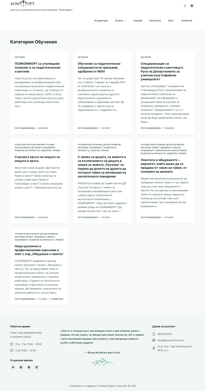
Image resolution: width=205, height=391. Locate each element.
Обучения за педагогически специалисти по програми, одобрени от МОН (99, 67)
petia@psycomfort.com (171, 340)
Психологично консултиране (171, 150)
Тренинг (56, 150)
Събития (186, 20)
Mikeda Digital (107, 385)
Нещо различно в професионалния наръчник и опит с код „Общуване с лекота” (39, 250)
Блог (171, 20)
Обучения (20, 57)
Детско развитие (112, 144)
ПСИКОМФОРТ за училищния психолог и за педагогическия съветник (37, 67)
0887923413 (165, 333)
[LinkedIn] (37, 367)
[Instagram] (29, 367)
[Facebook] (192, 6)
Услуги (119, 20)
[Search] (185, 6)
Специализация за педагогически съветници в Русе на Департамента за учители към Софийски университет (162, 71)
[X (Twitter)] (21, 367)
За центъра (101, 20)
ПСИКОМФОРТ (49, 147)
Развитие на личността (27, 150)
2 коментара (56, 299)
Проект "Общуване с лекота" (166, 147)
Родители (46, 150)
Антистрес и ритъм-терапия (30, 144)
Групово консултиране (90, 144)
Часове (137, 20)
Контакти (155, 20)
